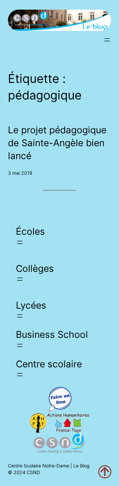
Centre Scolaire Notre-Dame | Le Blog (49, 465)
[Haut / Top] (104, 471)
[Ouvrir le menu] (107, 40)
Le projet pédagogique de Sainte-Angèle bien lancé (57, 143)
